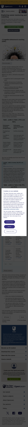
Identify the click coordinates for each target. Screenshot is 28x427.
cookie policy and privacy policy (11, 209)
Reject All (9, 226)
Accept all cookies (9, 221)
